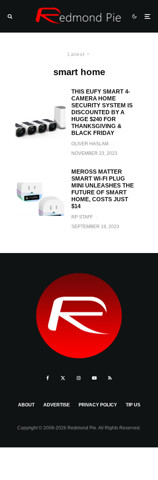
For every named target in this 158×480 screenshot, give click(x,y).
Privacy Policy (98, 405)
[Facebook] (48, 378)
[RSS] (109, 378)
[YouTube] (94, 378)
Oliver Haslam (90, 143)
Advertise (56, 405)
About (26, 405)
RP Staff (82, 217)
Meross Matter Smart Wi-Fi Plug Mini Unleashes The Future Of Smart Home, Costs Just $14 (102, 188)
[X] (63, 378)
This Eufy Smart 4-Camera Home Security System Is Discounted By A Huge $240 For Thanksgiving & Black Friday (102, 112)
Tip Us (133, 405)
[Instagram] (78, 378)
